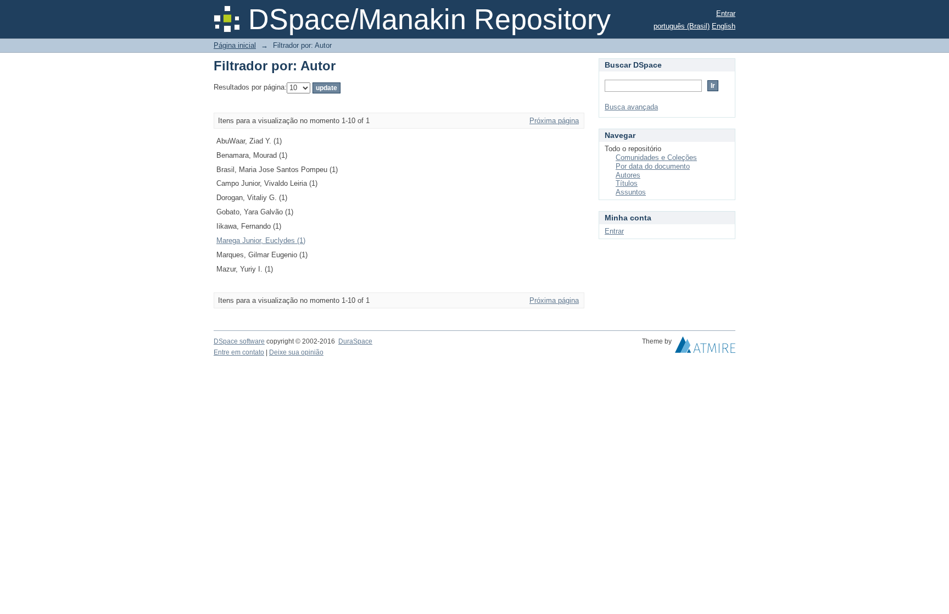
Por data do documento (653, 166)
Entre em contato (239, 352)
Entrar (725, 13)
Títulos (627, 183)
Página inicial (235, 45)
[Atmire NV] (705, 347)
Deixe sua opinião (296, 352)
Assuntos (631, 192)
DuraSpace (355, 341)
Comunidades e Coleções (656, 157)
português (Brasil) (682, 26)
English (723, 26)
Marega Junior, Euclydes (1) (260, 240)
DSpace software (239, 341)
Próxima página (554, 121)
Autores (628, 175)
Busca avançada (631, 107)
